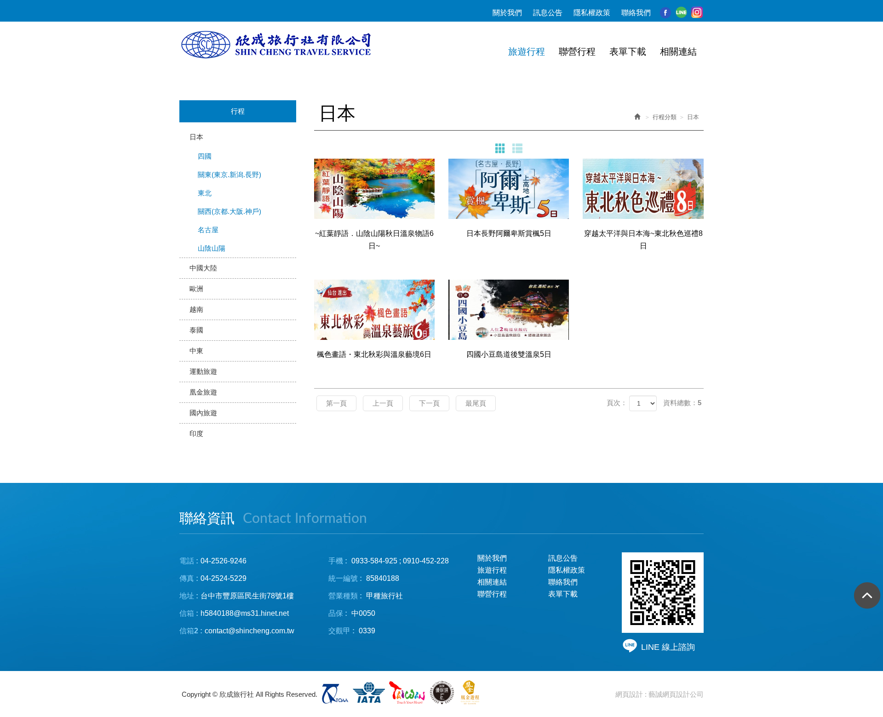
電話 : (188, 561)
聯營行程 (492, 594)
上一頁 (383, 403)
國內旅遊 (203, 413)
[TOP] (864, 598)
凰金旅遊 (203, 392)
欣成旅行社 (277, 45)
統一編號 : (345, 578)
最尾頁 (475, 403)
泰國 (196, 330)
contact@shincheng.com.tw (249, 631)
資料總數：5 (682, 403)
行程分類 (665, 117)
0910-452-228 (426, 561)
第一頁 (336, 403)
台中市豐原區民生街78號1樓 (247, 596)
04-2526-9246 (224, 561)
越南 (196, 309)
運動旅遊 (203, 371)
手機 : (337, 561)
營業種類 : (345, 596)
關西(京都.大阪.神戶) (229, 211)
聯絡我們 (636, 13)
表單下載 (563, 594)
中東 (196, 351)
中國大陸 (203, 268)
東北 (205, 193)
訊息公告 (547, 13)
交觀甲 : (341, 631)
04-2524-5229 (224, 578)
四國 (205, 156)
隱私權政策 (591, 13)
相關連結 (492, 582)
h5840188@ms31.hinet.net (234, 613)
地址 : (188, 596)
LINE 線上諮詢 (668, 647)
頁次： (617, 403)
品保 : (337, 613)
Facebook (665, 13)
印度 (196, 433)
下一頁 (429, 403)
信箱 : (188, 613)
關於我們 (507, 13)
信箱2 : (190, 631)
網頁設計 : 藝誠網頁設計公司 (659, 694)
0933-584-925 (374, 561)
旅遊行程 (492, 570)
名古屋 (208, 230)
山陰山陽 (211, 248)
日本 (196, 137)
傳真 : (188, 578)
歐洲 (196, 289)
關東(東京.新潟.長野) (229, 174)
